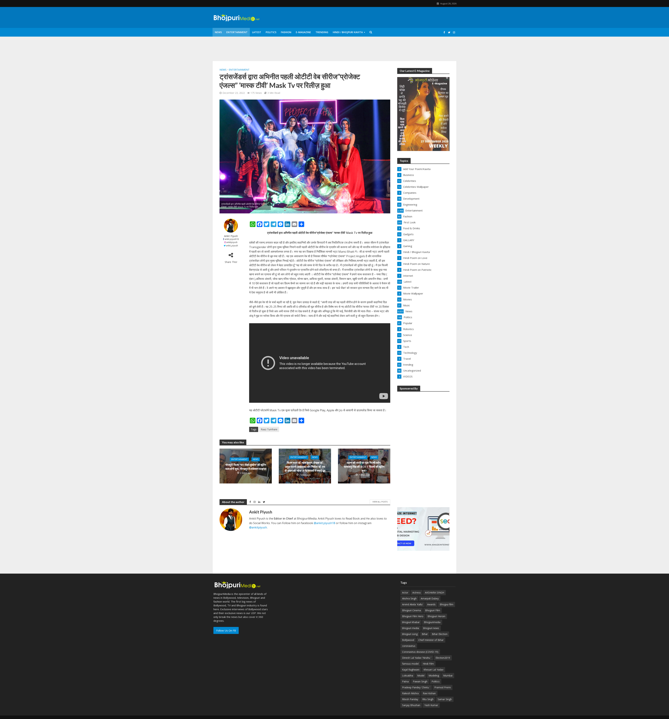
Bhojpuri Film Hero (412, 616)
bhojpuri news (431, 628)
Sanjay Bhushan (411, 705)
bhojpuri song (410, 634)
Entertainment (237, 32)
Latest (256, 32)
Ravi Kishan (429, 693)
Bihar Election (439, 634)
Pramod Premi (442, 687)
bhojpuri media (410, 628)
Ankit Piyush (231, 236)
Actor (405, 592)
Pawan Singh (420, 681)
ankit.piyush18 (232, 239)
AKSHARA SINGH (434, 592)
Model (420, 675)
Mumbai (447, 675)
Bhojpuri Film (432, 610)
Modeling (434, 675)
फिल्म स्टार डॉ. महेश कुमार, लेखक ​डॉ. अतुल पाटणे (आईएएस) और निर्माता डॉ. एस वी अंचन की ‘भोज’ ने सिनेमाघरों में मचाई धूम (305, 466)
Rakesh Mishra (410, 693)
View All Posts (379, 501)
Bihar (425, 634)
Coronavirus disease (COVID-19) (420, 651)
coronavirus (408, 646)
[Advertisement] (423, 447)
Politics (271, 32)
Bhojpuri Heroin (436, 616)
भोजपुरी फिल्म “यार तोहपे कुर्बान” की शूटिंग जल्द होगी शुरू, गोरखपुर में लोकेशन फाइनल (245, 466)
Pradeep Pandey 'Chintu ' (416, 687)
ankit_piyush (232, 245)
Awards (431, 604)
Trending (322, 32)
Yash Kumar (431, 705)
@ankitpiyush (258, 527)
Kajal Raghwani (410, 669)
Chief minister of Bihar (431, 640)
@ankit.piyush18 (324, 523)
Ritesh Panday (410, 699)
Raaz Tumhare (269, 429)
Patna (405, 681)
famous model (410, 663)
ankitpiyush (231, 242)
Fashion (286, 32)
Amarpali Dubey (430, 598)
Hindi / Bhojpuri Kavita (348, 32)
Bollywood (408, 640)
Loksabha (407, 675)
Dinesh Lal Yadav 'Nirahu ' (416, 657)
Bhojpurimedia (432, 622)
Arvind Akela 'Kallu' (412, 604)
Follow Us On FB (226, 630)
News (218, 32)
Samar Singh (445, 699)
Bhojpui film (446, 604)
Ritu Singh (427, 699)
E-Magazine (303, 32)
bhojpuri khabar (411, 622)
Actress (416, 592)
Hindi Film (428, 663)
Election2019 (443, 657)
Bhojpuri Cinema (411, 610)
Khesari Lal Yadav (433, 669)
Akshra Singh (409, 598)
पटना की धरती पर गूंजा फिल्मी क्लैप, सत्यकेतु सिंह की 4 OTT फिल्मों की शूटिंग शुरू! (364, 466)
